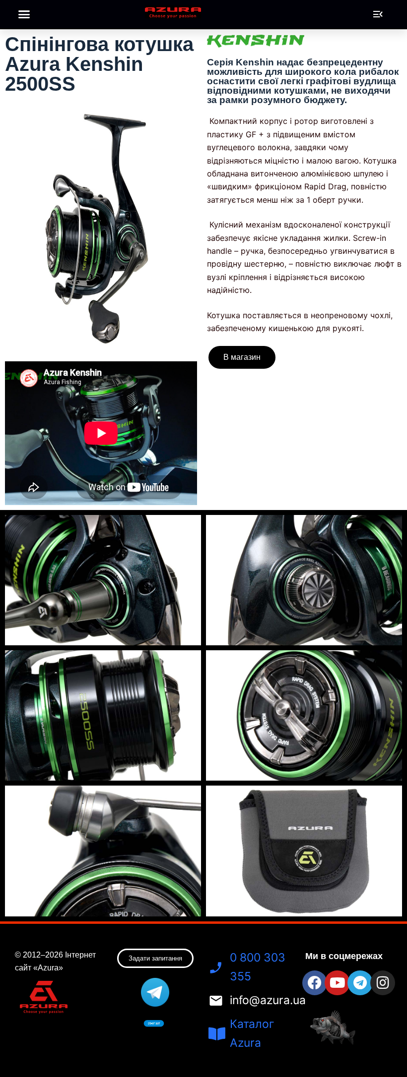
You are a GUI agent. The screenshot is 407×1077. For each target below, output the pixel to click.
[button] (24, 14)
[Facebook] (314, 982)
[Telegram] (359, 982)
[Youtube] (337, 982)
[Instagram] (382, 982)
